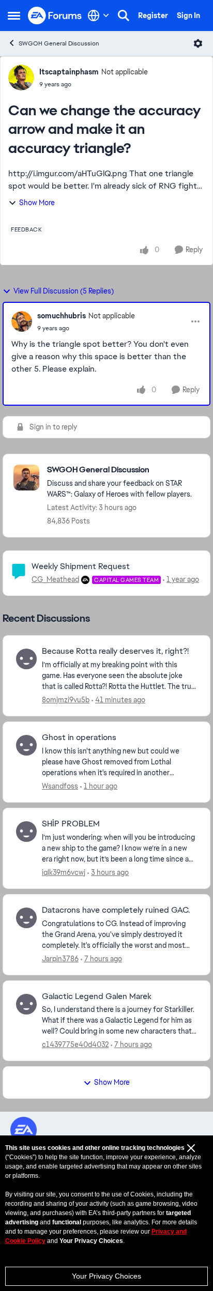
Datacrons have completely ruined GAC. (116, 910)
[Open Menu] (198, 43)
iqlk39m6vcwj (63, 872)
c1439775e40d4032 (75, 1044)
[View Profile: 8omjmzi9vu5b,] (26, 659)
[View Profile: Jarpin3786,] (26, 918)
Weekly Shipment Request (81, 566)
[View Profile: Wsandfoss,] (26, 745)
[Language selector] (98, 15)
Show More (37, 202)
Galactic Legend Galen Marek (96, 996)
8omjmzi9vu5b (65, 699)
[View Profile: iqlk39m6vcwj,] (26, 831)
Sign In (188, 15)
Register (153, 15)
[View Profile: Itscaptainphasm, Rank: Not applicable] (21, 77)
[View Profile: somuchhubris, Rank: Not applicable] (21, 321)
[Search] (123, 15)
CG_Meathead (55, 579)
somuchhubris (61, 315)
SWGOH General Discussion (59, 43)
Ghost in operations (79, 737)
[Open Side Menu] (14, 15)
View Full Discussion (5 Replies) (63, 291)
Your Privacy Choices (106, 1276)
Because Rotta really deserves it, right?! (115, 651)
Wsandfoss (60, 786)
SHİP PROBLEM (71, 824)
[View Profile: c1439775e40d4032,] (26, 1004)
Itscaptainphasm (69, 71)
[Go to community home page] (55, 16)
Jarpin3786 (60, 958)
